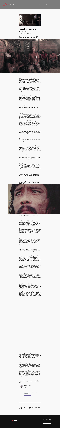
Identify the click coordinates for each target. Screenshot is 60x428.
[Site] (30, 395)
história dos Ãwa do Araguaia (34, 120)
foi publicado (24, 36)
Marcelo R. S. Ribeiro (26, 33)
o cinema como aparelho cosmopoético (26, 104)
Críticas (30, 33)
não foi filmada (36, 157)
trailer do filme (35, 37)
